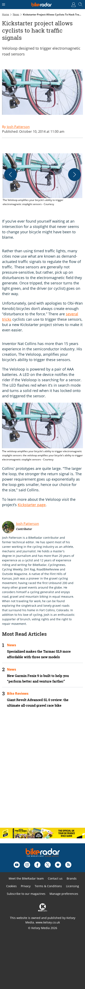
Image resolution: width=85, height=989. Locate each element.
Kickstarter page (32, 504)
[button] (42, 179)
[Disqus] (42, 771)
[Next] (74, 174)
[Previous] (10, 174)
